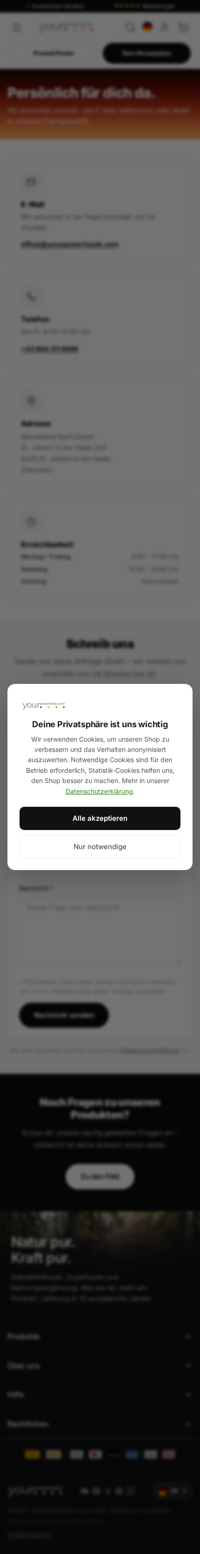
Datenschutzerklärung (99, 791)
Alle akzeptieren (100, 818)
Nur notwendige (100, 846)
